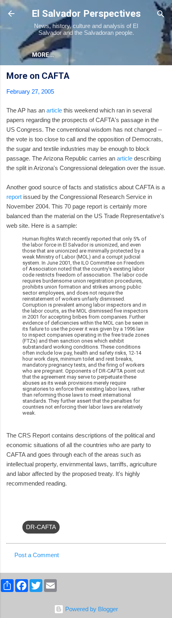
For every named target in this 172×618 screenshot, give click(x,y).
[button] (161, 77)
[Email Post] (27, 511)
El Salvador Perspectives (86, 13)
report (14, 196)
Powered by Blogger (91, 609)
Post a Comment (36, 555)
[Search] (161, 14)
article (54, 110)
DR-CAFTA (41, 527)
